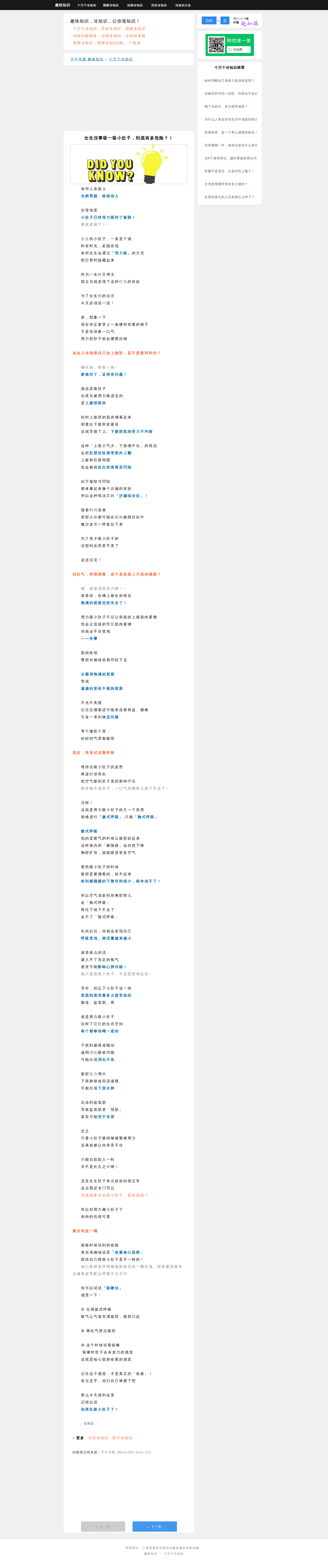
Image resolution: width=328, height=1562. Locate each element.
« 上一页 (103, 1526)
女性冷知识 (98, 1437)
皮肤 (93, 516)
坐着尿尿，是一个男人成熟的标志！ (231, 132)
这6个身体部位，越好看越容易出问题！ (234, 157)
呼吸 (132, 781)
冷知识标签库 (85, 35)
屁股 (85, 709)
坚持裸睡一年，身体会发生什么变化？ (233, 145)
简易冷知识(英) (111, 42)
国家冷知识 (111, 5)
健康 (110, 295)
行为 (123, 281)
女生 (85, 238)
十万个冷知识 (86, 5)
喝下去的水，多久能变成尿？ (226, 106)
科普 (102, 274)
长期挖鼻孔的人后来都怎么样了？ (230, 196)
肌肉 (119, 516)
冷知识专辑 (136, 35)
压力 (93, 1073)
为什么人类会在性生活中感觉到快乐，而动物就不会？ (245, 119)
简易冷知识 (83, 42)
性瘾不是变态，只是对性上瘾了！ (230, 170)
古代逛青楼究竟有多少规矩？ (226, 183)
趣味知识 (62, 4)
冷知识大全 (183, 5)
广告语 (135, 42)
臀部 (110, 624)
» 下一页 (154, 1526)
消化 (93, 1052)
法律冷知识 (135, 5)
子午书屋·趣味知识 (87, 59)
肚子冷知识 (122, 1437)
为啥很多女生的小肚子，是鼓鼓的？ (115, 1195)
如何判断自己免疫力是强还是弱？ (230, 80)
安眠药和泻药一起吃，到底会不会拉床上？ (236, 93)
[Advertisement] (129, 99)
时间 (93, 509)
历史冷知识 (159, 5)
